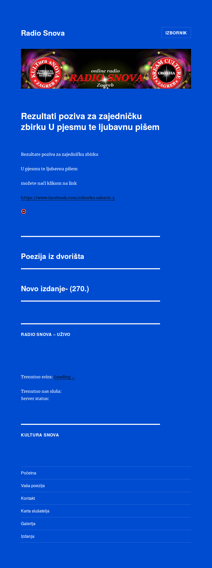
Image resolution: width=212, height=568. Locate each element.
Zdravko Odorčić (40, 211)
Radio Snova (43, 32)
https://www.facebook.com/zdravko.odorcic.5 (68, 197)
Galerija (28, 523)
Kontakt (28, 498)
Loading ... (64, 376)
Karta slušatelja (35, 511)
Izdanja (27, 536)
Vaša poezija (33, 485)
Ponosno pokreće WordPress (69, 552)
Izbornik (176, 33)
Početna (28, 473)
